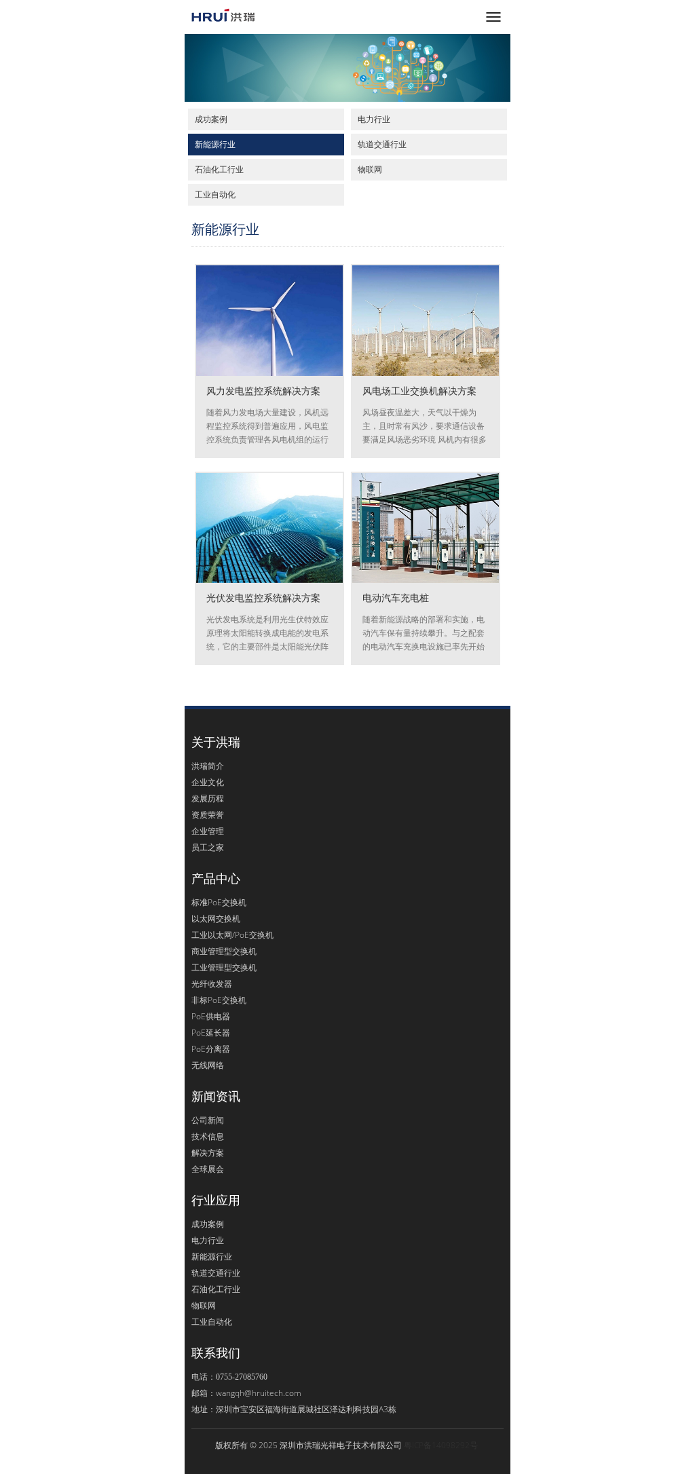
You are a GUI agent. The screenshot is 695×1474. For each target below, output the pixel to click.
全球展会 (207, 1169)
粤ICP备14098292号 (441, 1445)
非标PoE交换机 (218, 1000)
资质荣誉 (207, 814)
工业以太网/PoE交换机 (232, 935)
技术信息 (207, 1136)
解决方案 (207, 1152)
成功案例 (211, 119)
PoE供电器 (210, 1016)
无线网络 (207, 1065)
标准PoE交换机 (218, 902)
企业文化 (207, 782)
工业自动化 (215, 194)
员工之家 (207, 847)
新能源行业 (215, 144)
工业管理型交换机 (224, 967)
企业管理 (207, 831)
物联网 (370, 169)
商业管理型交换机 (224, 951)
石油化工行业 (219, 169)
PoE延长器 (210, 1032)
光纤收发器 (211, 983)
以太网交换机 (215, 918)
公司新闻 (207, 1120)
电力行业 (374, 119)
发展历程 (207, 798)
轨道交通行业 (382, 144)
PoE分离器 (210, 1049)
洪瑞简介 (207, 766)
